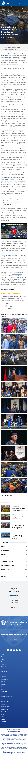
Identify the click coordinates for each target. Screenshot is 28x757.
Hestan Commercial (17, 274)
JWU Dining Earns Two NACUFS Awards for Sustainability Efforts (18, 527)
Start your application (14, 602)
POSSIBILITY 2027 (5, 706)
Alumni (2, 669)
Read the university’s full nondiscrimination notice (15, 753)
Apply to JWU (4, 671)
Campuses (3, 676)
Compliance (3, 684)
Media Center (4, 704)
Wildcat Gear (4, 719)
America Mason (8, 57)
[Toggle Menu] (25, 3)
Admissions (3, 666)
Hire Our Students (5, 694)
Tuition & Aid (4, 714)
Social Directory (4, 709)
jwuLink (3, 699)
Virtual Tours (4, 716)
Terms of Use (4, 711)
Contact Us (3, 721)
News (3, 46)
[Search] (19, 3)
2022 (8, 46)
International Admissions (6, 696)
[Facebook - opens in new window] (7, 649)
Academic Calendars (5, 661)
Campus (15, 596)
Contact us (14, 607)
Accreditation (4, 664)
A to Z (2, 654)
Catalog (3, 681)
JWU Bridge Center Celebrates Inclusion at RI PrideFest (19, 536)
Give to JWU (4, 691)
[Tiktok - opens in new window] (20, 649)
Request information (14, 590)
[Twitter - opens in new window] (10, 649)
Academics (3, 659)
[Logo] (7, 3)
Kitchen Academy (5, 701)
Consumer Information (6, 686)
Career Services (4, 679)
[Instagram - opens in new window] (14, 649)
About (2, 656)
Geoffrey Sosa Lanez (6, 255)
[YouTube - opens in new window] (17, 649)
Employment (4, 689)
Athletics (3, 674)
